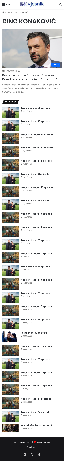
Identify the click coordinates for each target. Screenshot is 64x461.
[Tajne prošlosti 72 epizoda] (10, 125)
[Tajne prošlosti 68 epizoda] (10, 270)
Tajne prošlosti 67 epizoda (35, 293)
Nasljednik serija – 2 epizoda (36, 385)
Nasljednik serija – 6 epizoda (36, 279)
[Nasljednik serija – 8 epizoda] (10, 231)
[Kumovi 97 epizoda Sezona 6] (10, 428)
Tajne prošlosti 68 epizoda (35, 266)
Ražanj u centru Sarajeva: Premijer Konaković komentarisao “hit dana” (29, 77)
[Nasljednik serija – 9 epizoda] (10, 217)
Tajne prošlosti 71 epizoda (35, 174)
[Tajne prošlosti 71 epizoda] (10, 178)
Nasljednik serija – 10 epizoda (37, 187)
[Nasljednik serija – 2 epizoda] (10, 389)
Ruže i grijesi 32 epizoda (34, 332)
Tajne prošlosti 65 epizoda (35, 359)
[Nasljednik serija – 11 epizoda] (10, 165)
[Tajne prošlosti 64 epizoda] (10, 416)
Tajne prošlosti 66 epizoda (35, 319)
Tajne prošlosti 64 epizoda (35, 412)
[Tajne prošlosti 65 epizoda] (10, 363)
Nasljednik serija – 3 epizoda (36, 372)
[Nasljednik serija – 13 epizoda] (10, 138)
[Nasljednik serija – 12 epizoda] (10, 151)
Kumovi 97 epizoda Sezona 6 (36, 425)
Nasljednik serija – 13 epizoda (37, 134)
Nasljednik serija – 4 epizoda (36, 346)
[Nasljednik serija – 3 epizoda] (10, 376)
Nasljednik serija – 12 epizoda (37, 147)
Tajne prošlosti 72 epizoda (35, 121)
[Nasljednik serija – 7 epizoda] (10, 257)
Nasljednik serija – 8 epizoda (36, 227)
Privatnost (31, 447)
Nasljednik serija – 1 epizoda (36, 398)
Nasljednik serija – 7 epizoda (36, 253)
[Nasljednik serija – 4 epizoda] (10, 350)
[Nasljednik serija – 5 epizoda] (10, 310)
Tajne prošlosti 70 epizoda (35, 200)
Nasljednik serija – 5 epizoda (36, 306)
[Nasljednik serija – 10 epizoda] (10, 191)
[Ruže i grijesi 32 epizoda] (10, 336)
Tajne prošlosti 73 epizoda (35, 108)
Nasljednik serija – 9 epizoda (36, 213)
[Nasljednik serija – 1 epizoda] (10, 403)
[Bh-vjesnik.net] (32, 4)
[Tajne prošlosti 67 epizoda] (10, 297)
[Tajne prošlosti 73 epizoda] (10, 112)
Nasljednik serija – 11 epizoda (36, 160)
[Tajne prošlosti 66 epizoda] (10, 323)
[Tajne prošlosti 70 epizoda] (10, 204)
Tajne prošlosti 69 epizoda (35, 240)
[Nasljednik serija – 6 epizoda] (10, 284)
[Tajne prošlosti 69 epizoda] (10, 244)
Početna (8, 12)
